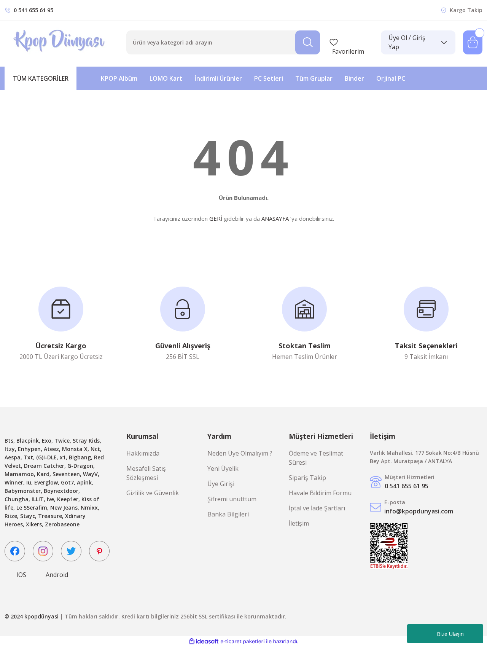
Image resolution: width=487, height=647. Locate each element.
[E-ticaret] (242, 641)
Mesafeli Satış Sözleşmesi (146, 473)
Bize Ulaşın (450, 633)
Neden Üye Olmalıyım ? (239, 453)
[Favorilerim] (351, 42)
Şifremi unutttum (231, 499)
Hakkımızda (142, 453)
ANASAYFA (275, 218)
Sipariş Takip (307, 477)
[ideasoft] (203, 641)
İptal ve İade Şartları (317, 508)
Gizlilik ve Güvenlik (152, 493)
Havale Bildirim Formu (320, 493)
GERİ (215, 218)
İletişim (299, 523)
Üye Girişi (220, 484)
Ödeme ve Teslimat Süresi (316, 458)
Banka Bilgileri (228, 514)
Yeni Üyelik (223, 468)
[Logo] (60, 42)
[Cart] (472, 42)
